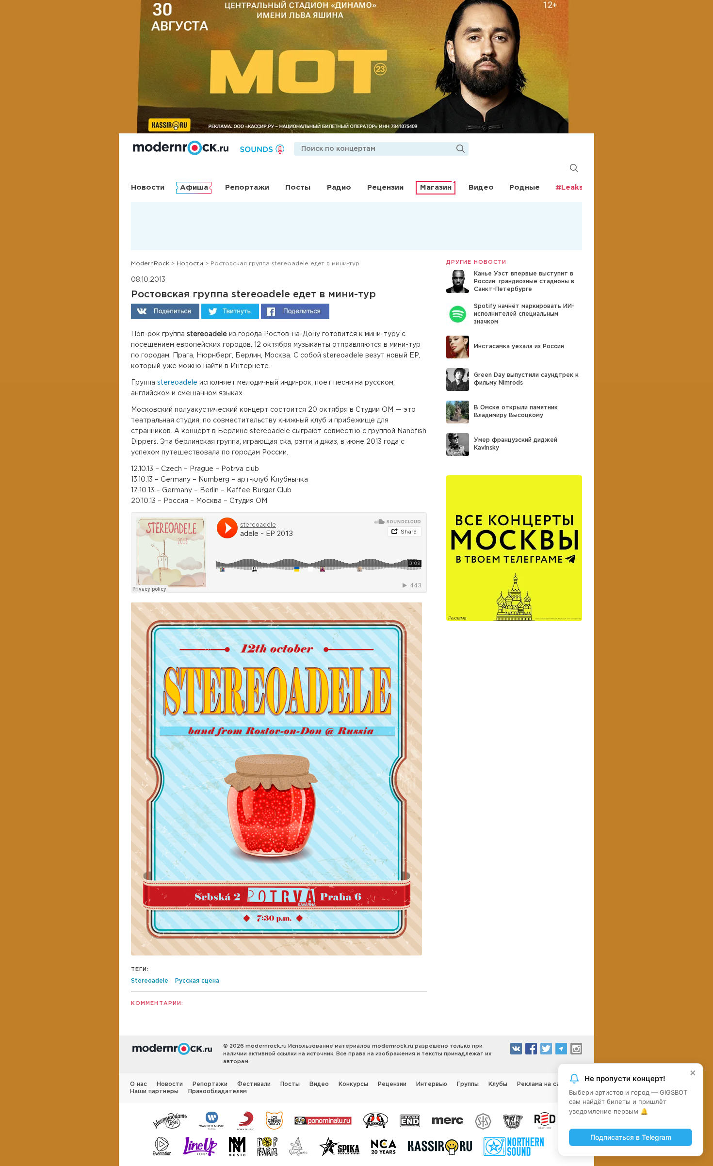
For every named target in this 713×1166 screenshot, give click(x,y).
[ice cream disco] (274, 1120)
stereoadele (177, 383)
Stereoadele (149, 981)
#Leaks (569, 187)
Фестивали (254, 1084)
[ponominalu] (323, 1120)
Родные (524, 187)
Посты (297, 187)
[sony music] (245, 1120)
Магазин (436, 187)
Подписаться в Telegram (630, 1137)
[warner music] (212, 1120)
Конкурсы (353, 1084)
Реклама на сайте (544, 1084)
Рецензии (385, 187)
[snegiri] (375, 1120)
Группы (468, 1084)
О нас (138, 1084)
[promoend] (410, 1120)
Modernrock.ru (180, 148)
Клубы (497, 1084)
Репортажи (247, 187)
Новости (147, 187)
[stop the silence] (483, 1120)
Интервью (431, 1084)
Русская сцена (197, 981)
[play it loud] (513, 1120)
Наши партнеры (154, 1091)
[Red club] (547, 1120)
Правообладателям (217, 1091)
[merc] (447, 1120)
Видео (481, 187)
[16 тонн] (170, 1120)
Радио (339, 187)
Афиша (194, 187)
